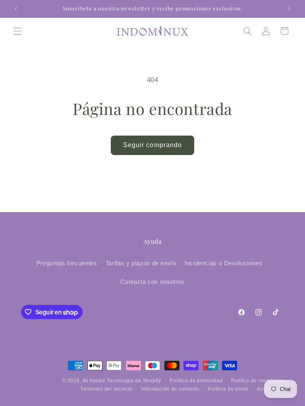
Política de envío (228, 389)
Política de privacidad (196, 380)
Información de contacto (170, 389)
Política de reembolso (257, 380)
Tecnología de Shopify (134, 380)
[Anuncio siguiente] (289, 8)
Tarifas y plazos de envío (141, 263)
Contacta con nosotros (152, 282)
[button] (17, 31)
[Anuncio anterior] (16, 8)
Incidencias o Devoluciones (223, 263)
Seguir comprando (152, 145)
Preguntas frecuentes (67, 263)
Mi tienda (94, 380)
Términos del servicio (106, 389)
